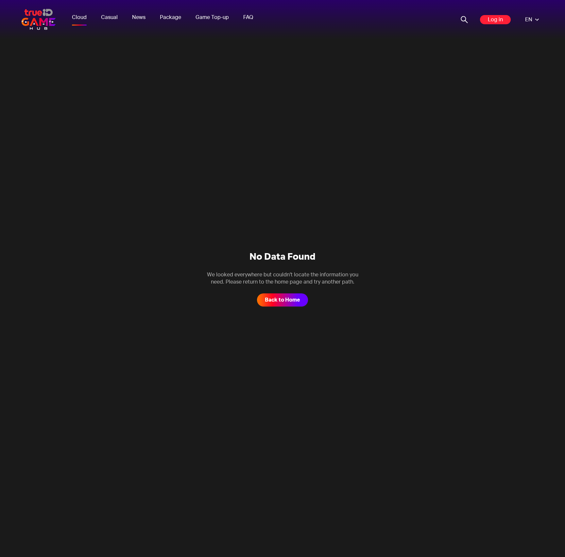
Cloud (79, 17)
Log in (495, 19)
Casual (109, 17)
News (139, 17)
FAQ (248, 17)
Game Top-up (212, 17)
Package (170, 17)
